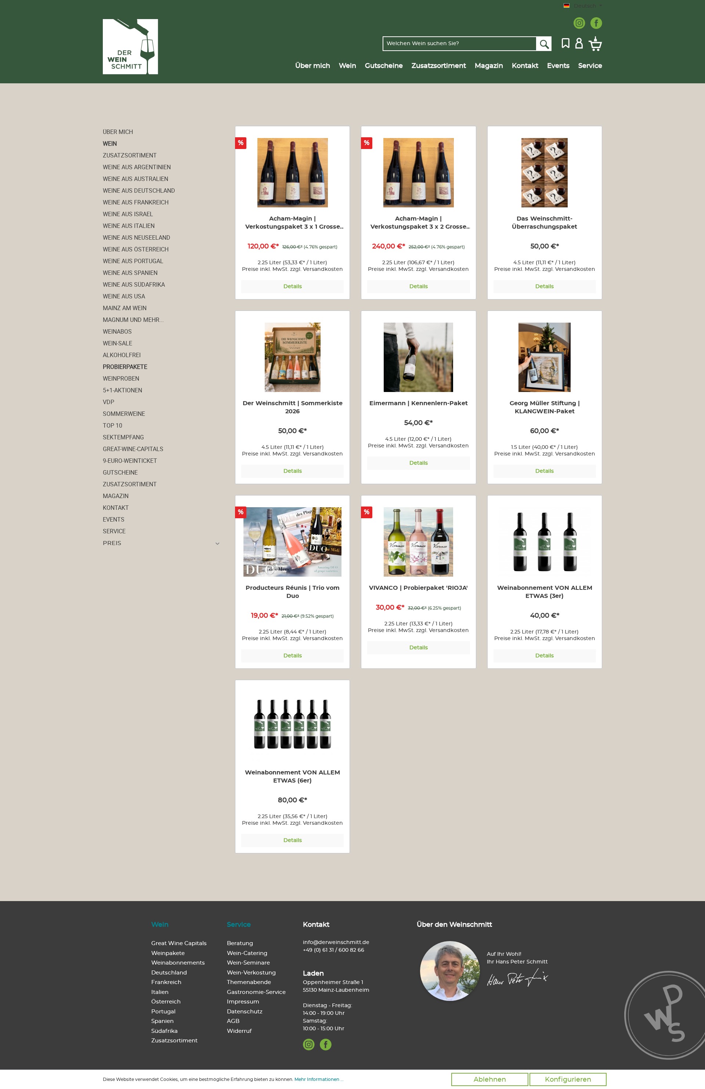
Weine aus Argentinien (137, 167)
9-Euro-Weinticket (130, 461)
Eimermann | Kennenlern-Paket (418, 403)
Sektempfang (123, 437)
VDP (108, 402)
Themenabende (249, 982)
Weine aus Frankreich (136, 202)
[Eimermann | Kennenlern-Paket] (418, 357)
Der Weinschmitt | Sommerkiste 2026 (293, 407)
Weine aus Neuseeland (136, 237)
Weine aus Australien (135, 179)
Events (113, 519)
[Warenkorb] (594, 43)
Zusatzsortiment (130, 155)
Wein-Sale (117, 343)
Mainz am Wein (125, 308)
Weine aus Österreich (136, 249)
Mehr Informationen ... (319, 1079)
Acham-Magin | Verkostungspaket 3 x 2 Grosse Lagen (418, 223)
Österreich (166, 1002)
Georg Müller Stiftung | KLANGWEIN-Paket (545, 407)
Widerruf (239, 1031)
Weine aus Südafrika (134, 284)
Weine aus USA (124, 296)
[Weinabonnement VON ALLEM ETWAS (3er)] (545, 542)
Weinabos (117, 331)
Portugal (163, 1011)
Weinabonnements (178, 963)
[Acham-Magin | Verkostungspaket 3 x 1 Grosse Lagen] (292, 172)
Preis (112, 543)
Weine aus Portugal (133, 261)
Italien (160, 992)
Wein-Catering (247, 953)
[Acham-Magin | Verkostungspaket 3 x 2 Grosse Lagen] (418, 172)
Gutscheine (120, 472)
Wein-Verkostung (251, 973)
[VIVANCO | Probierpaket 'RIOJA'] (418, 542)
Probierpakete (125, 367)
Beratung (240, 943)
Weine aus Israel (128, 214)
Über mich (118, 132)
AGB (233, 1021)
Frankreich (166, 982)
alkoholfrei (122, 355)
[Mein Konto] (579, 42)
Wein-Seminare (248, 963)
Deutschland (169, 973)
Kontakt (116, 508)
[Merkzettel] (565, 42)
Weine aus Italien (129, 226)
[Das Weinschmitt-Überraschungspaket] (545, 172)
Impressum (243, 1002)
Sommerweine (124, 414)
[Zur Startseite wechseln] (138, 47)
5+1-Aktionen (122, 390)
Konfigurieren (568, 1080)
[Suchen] (544, 43)
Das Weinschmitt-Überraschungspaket (544, 223)
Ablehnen (490, 1080)
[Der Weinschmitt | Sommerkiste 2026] (292, 357)
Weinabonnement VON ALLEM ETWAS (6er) (292, 777)
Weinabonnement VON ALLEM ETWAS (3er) (544, 592)
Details (292, 286)
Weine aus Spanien (130, 273)
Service (114, 531)
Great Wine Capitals (179, 943)
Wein (110, 143)
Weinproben (121, 378)
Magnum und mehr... (133, 320)
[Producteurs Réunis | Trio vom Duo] (292, 542)
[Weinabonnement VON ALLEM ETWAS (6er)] (292, 726)
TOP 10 (112, 425)
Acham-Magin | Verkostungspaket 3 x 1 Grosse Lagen (292, 223)
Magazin (116, 496)
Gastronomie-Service (256, 992)
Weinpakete (168, 953)
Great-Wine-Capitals (133, 449)
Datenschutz (245, 1011)
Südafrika (164, 1031)
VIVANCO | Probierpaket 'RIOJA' (418, 588)
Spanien (162, 1021)
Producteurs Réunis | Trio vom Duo (293, 592)
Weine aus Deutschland (139, 190)
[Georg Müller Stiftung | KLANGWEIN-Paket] (545, 357)
